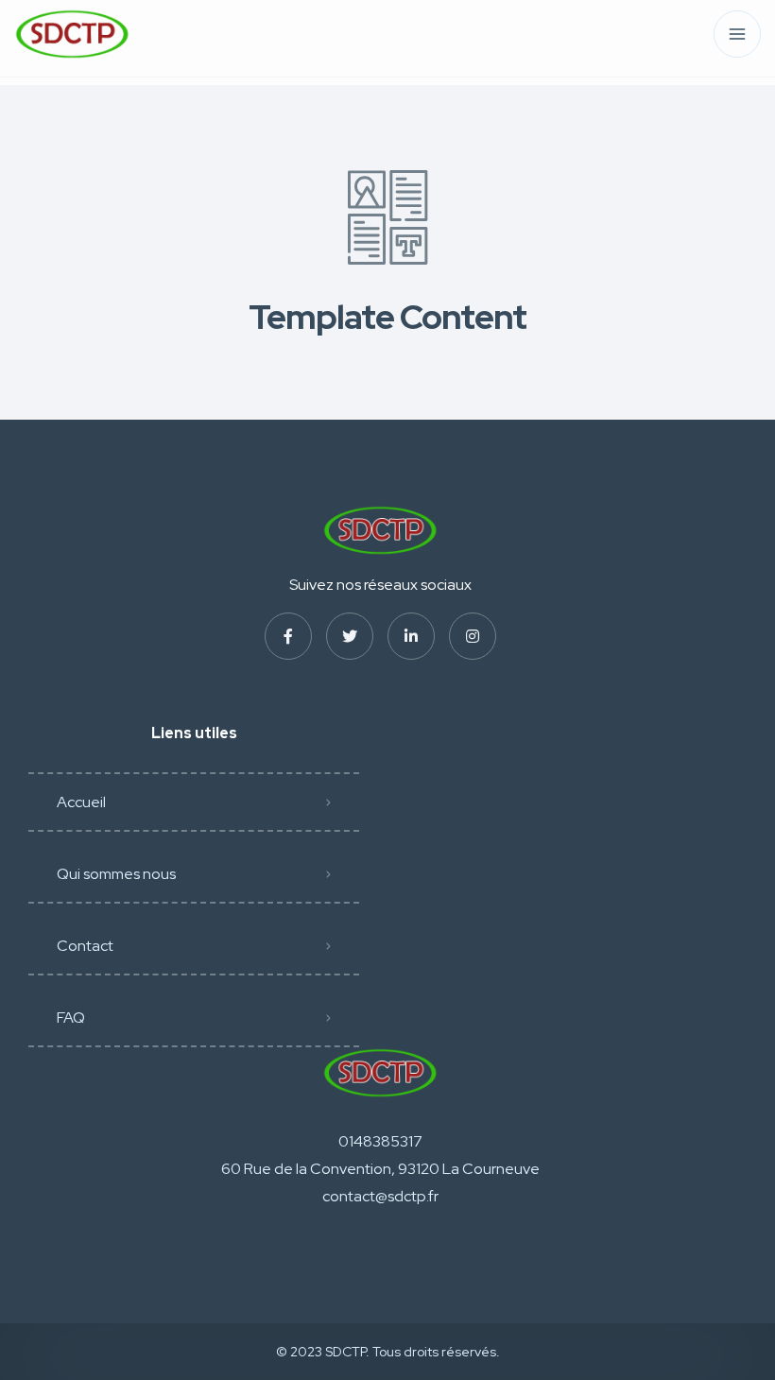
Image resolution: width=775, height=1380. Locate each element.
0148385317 (380, 1141)
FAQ (71, 1017)
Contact (85, 946)
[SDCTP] (72, 34)
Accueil (81, 802)
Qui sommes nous (116, 874)
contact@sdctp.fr (380, 1196)
